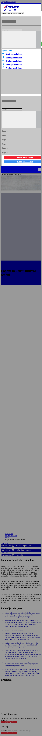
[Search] (19, 39)
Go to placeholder (14, 54)
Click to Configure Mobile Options (12, 13)
